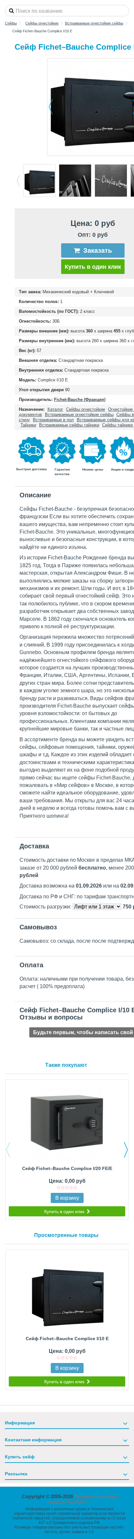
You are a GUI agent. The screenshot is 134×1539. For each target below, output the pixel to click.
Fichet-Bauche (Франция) (79, 399)
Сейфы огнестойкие (85, 409)
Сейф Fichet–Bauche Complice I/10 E (67, 1338)
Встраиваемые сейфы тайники (69, 425)
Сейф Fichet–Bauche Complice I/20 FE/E (67, 1168)
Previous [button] (18, 180)
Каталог (55, 409)
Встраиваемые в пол (53, 419)
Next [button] (126, 1149)
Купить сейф (19, 1456)
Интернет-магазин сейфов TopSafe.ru (82, 1499)
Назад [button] (51, 106)
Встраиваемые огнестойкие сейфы (79, 414)
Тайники (28, 425)
